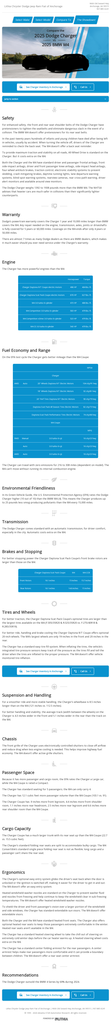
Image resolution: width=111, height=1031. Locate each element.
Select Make (22, 19)
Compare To (63, 19)
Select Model (43, 19)
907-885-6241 (103, 9)
